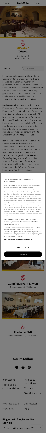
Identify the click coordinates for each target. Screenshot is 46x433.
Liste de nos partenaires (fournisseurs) (18, 239)
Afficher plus (23, 247)
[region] (23, 216)
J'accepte (23, 254)
